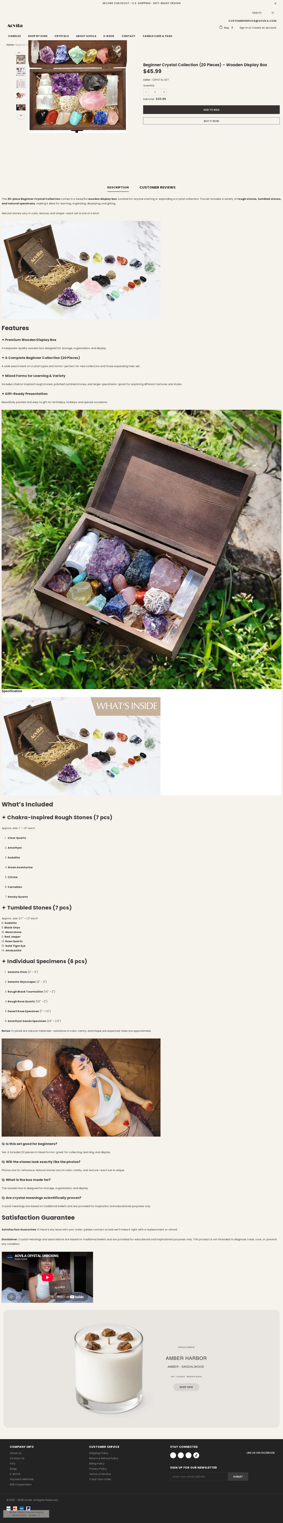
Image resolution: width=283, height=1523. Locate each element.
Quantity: (149, 85)
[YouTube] (188, 1455)
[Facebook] (173, 1455)
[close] (275, 3)
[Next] (21, 115)
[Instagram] (181, 1455)
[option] (77, 83)
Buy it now (211, 121)
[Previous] (19, 52)
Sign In (244, 28)
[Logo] (15, 25)
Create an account (264, 28)
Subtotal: (149, 99)
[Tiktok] (196, 1455)
